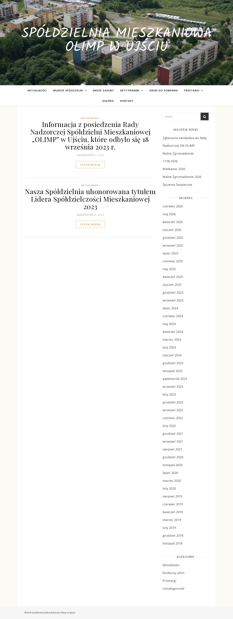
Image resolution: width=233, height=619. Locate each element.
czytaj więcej (90, 164)
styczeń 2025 (172, 285)
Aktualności (37, 90)
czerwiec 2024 (173, 316)
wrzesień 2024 (173, 300)
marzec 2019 (172, 520)
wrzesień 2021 (173, 441)
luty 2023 (169, 394)
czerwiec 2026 (173, 206)
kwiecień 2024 (173, 332)
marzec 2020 (172, 481)
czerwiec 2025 (173, 261)
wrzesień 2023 (173, 386)
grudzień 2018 (173, 535)
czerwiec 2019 (173, 504)
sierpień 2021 (172, 449)
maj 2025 (169, 269)
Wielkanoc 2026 (174, 169)
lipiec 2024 (170, 308)
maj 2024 (169, 324)
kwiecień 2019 (173, 512)
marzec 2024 (172, 339)
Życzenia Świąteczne (177, 185)
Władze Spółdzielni (68, 90)
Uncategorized (173, 588)
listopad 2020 (172, 465)
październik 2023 (175, 379)
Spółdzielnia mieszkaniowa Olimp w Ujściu (116, 40)
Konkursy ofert (174, 573)
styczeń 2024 (172, 355)
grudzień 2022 (173, 402)
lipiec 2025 (170, 253)
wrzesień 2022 (173, 410)
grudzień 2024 (173, 292)
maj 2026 (169, 214)
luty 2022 (169, 426)
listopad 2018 (172, 543)
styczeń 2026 (172, 230)
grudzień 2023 (173, 363)
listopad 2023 (172, 371)
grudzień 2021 (173, 434)
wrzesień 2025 (173, 245)
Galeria (108, 100)
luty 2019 (169, 528)
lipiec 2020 (170, 473)
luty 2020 (169, 488)
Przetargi (191, 90)
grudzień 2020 (173, 457)
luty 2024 (169, 347)
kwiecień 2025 (173, 277)
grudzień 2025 (173, 238)
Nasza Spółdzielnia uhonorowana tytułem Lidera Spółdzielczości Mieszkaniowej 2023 (90, 199)
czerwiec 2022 (173, 418)
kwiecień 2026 (173, 222)
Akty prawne (130, 90)
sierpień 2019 (172, 496)
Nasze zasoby (103, 90)
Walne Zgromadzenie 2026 (182, 177)
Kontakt (126, 100)
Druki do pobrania (163, 90)
